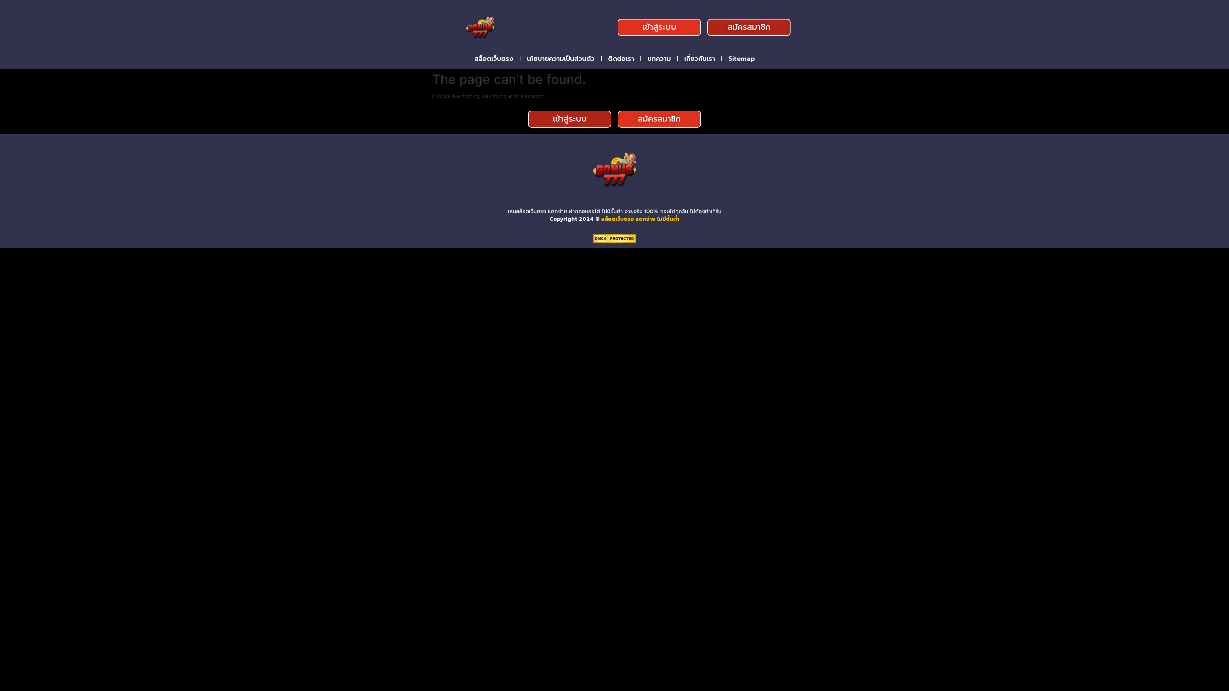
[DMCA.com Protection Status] (614, 241)
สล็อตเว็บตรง (493, 58)
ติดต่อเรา (621, 58)
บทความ (659, 58)
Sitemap (741, 58)
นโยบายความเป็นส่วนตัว (561, 58)
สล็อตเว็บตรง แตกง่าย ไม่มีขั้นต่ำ (640, 219)
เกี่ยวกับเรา (699, 58)
